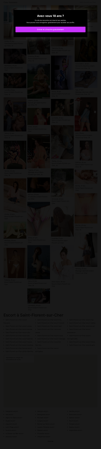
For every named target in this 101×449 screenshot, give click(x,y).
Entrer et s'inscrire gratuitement (50, 29)
